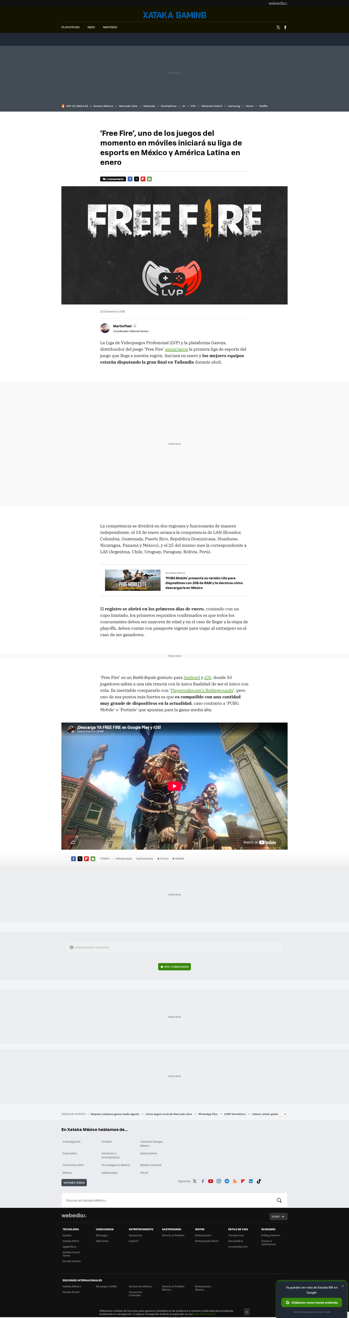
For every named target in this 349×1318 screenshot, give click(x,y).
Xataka (67, 1235)
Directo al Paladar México (173, 1287)
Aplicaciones (144, 858)
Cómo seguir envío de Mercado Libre (169, 1114)
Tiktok (259, 1180)
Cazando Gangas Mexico (151, 1143)
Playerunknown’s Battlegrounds (202, 690)
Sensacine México (140, 1286)
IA (183, 106)
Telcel (144, 1173)
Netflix (264, 106)
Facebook (285, 27)
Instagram (218, 1180)
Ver (176, 967)
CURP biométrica (235, 1114)
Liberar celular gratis (265, 1114)
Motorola (149, 106)
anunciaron (176, 349)
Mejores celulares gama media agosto (115, 1114)
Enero (164, 858)
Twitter (278, 27)
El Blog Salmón (270, 1235)
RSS (235, 1180)
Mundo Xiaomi (72, 1261)
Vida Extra (102, 1241)
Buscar (279, 1200)
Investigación (72, 1141)
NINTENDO (110, 27)
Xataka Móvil (71, 1241)
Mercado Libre (128, 106)
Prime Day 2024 (73, 1165)
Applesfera (69, 1246)
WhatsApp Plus (208, 1114)
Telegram (227, 1180)
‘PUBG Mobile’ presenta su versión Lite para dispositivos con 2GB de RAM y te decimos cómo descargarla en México (204, 582)
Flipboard (143, 179)
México (67, 1173)
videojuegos (109, 1173)
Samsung (234, 106)
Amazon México (103, 106)
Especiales (70, 1153)
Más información (204, 1314)
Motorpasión (203, 1235)
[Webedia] (278, 3)
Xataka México (72, 1286)
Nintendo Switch (212, 106)
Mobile (179, 858)
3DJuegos (102, 1235)
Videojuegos (174, 15)
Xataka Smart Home (71, 1253)
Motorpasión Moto (207, 1241)
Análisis (106, 1141)
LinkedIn (251, 1180)
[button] (124, 325)
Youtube (210, 1180)
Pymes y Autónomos (268, 1242)
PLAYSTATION (70, 27)
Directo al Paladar (173, 1235)
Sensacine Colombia (135, 1293)
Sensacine (135, 1235)
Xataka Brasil (71, 1292)
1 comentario (115, 179)
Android (192, 677)
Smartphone (169, 106)
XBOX (91, 27)
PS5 (193, 106)
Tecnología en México (115, 1165)
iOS (207, 677)
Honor (250, 106)
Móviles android (150, 1165)
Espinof (133, 1241)
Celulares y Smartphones (110, 1155)
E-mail (149, 179)
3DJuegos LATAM (106, 1286)
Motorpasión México (203, 1287)
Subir (276, 1216)
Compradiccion (238, 1246)
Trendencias (236, 1235)
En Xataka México (175, 572)
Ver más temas (74, 1182)
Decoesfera (235, 1241)
